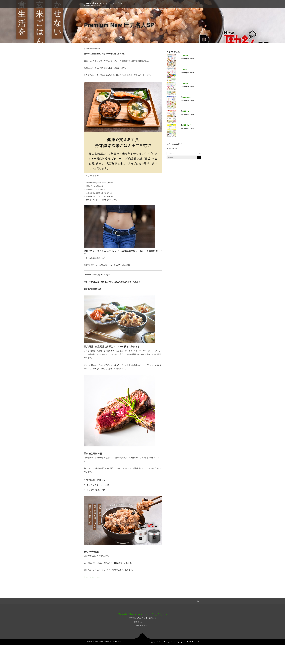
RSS (197, 600)
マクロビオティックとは (141, 9)
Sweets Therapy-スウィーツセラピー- (103, 3)
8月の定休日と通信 (187, 73)
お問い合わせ (138, 622)
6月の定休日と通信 (187, 100)
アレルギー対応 (176, 9)
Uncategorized (172, 148)
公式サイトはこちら (92, 577)
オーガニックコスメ (193, 9)
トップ (103, 9)
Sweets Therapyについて (119, 9)
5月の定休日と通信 (187, 114)
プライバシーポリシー (141, 625)
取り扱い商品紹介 (160, 9)
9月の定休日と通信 (187, 58)
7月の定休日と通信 (187, 86)
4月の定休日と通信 (187, 128)
